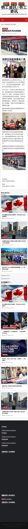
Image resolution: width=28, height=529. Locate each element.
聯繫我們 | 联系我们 (7, 499)
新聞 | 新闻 (5, 354)
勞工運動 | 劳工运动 (7, 263)
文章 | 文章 (5, 28)
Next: (8, 185)
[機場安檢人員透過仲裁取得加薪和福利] (14, 375)
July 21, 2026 (10, 388)
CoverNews (10, 526)
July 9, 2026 (10, 271)
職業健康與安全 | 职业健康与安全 (9, 327)
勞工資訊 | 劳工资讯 (14, 9)
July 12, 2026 (10, 245)
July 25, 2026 (10, 362)
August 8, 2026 (11, 335)
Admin (5, 33)
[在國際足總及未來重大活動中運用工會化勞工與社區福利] (14, 230)
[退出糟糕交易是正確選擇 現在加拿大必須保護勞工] (14, 204)
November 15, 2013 (12, 33)
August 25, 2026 (11, 218)
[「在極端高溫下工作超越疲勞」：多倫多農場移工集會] (14, 321)
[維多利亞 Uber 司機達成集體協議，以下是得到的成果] (14, 256)
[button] (2, 20)
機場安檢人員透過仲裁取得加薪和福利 (12, 386)
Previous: (8, 180)
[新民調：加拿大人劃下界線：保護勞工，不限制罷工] (14, 348)
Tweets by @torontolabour (9, 430)
